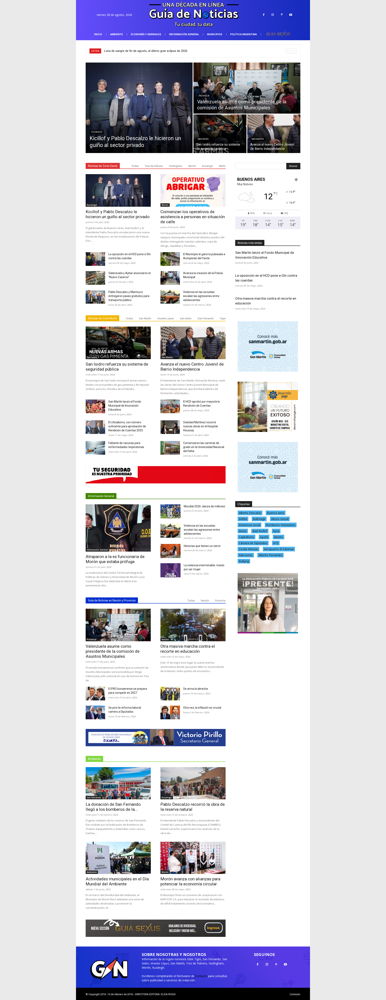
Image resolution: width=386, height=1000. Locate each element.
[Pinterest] (281, 14)
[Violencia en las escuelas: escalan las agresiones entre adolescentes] (170, 297)
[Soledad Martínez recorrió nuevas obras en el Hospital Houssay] (170, 427)
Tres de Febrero (154, 166)
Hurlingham (175, 166)
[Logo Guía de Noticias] (193, 15)
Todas (135, 166)
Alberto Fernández (270, 555)
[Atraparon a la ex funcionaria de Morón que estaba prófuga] (118, 528)
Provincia (204, 96)
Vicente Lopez (165, 318)
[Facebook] (263, 14)
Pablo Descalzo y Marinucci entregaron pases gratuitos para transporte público (128, 296)
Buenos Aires (275, 513)
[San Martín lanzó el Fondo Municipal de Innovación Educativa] (95, 406)
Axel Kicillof (260, 531)
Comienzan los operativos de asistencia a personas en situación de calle (192, 216)
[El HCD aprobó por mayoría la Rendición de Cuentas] (170, 406)
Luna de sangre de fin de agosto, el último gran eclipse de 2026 (145, 51)
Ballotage (259, 519)
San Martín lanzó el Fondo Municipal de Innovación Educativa (124, 405)
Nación (205, 600)
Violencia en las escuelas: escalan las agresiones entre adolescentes (201, 296)
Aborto (278, 537)
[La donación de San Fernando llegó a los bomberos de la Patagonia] (118, 783)
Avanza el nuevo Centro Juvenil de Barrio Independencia (192, 367)
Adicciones (246, 555)
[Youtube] (290, 14)
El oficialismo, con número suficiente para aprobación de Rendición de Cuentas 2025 (127, 426)
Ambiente (92, 872)
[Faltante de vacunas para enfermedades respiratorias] (95, 448)
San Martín (258, 139)
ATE (275, 543)
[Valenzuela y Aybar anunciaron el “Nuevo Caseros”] (95, 278)
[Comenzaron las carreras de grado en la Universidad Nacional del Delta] (170, 448)
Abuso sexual (279, 519)
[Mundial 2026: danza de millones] (170, 511)
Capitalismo (246, 537)
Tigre (223, 318)
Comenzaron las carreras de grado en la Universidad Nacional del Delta (203, 447)
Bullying (244, 561)
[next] (294, 50)
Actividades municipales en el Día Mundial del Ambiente (117, 881)
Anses (243, 531)
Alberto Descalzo (250, 513)
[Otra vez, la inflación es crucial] (170, 712)
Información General (101, 496)
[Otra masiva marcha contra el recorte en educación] (193, 625)
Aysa (276, 531)
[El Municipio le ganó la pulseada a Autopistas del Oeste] (170, 259)
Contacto (201, 976)
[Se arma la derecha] (170, 693)
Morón (192, 166)
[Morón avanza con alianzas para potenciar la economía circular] (193, 858)
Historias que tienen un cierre (202, 546)
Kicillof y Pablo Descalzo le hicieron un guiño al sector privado (118, 214)
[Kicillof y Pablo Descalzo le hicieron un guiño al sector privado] (139, 108)
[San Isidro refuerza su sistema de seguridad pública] (219, 133)
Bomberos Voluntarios (280, 525)
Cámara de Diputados (253, 543)
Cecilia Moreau (248, 549)
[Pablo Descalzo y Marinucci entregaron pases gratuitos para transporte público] (95, 297)
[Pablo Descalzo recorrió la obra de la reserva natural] (193, 783)
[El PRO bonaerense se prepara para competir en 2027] (95, 693)
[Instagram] (272, 14)
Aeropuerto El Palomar (279, 549)
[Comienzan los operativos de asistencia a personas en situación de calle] (193, 190)
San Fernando (206, 318)
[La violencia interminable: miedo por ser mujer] (170, 570)
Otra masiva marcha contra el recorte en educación (187, 649)
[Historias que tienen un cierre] (170, 551)
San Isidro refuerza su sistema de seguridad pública (117, 367)
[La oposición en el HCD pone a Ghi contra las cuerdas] (95, 259)
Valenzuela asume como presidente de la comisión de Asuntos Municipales (113, 651)
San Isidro (203, 139)
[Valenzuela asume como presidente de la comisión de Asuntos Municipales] (246, 88)
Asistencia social (249, 525)
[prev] (287, 50)
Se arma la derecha (195, 688)
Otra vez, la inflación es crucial (202, 707)
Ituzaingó (96, 132)
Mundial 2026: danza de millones (204, 506)
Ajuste (264, 537)
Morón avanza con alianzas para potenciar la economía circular (190, 881)
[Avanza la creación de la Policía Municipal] (170, 278)
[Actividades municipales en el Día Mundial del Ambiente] (118, 858)
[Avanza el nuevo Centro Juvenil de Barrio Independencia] (273, 133)
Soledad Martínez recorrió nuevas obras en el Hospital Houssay (200, 426)
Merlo (222, 166)
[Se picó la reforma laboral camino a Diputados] (95, 712)
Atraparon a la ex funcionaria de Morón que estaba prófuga (115, 559)
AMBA (243, 519)
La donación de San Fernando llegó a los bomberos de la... (113, 807)
